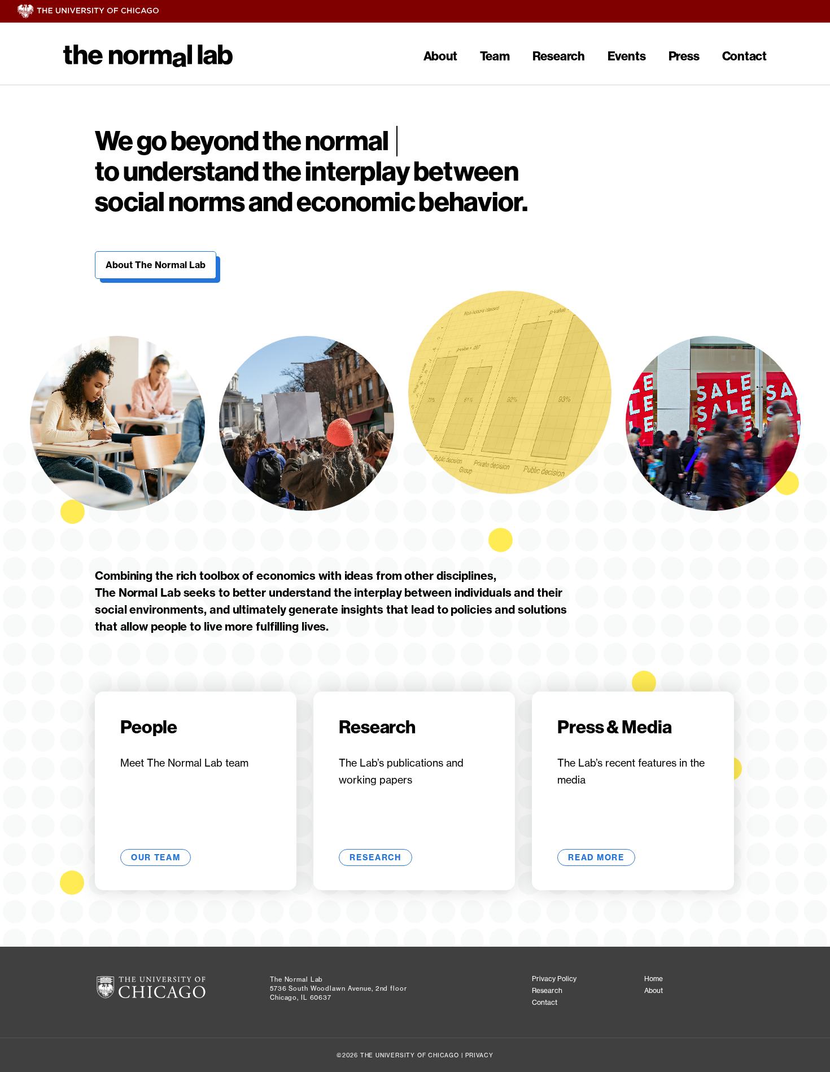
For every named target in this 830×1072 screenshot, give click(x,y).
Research (558, 56)
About (440, 56)
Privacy (479, 1055)
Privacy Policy (554, 978)
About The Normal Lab (156, 264)
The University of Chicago (423, 12)
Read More (596, 857)
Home (653, 978)
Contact (744, 56)
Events (627, 56)
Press (684, 56)
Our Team (155, 857)
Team (495, 56)
